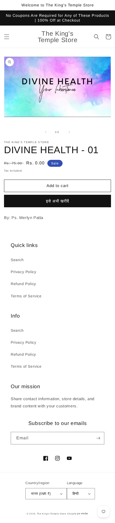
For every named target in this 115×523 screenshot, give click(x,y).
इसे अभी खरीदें (57, 201)
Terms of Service (26, 296)
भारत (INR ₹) (41, 494)
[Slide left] (46, 132)
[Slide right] (69, 132)
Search (17, 260)
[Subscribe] (98, 438)
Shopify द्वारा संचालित (77, 513)
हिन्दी (75, 494)
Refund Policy (23, 284)
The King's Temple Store (51, 513)
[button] (7, 37)
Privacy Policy (23, 272)
